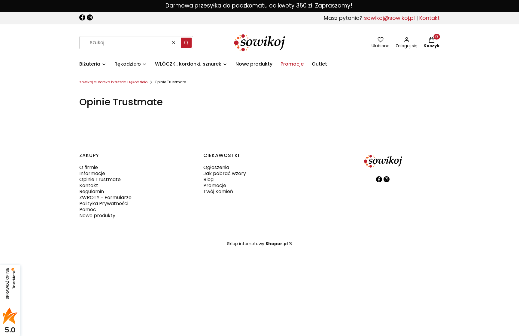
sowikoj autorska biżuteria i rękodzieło (113, 82)
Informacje (92, 173)
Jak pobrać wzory (224, 173)
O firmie (88, 167)
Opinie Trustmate (100, 179)
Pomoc (87, 209)
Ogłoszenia (216, 167)
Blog (208, 179)
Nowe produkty (97, 215)
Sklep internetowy (257, 244)
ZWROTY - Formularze (105, 197)
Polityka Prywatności (103, 203)
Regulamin (91, 191)
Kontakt (429, 18)
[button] (186, 43)
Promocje (214, 185)
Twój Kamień (218, 191)
